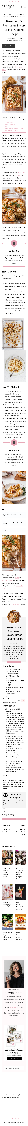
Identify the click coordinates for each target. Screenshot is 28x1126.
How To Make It (10, 124)
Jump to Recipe (9, 45)
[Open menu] (24, 7)
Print (14, 661)
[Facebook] (9, 2)
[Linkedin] (18, 1118)
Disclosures (17, 1113)
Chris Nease (14, 1007)
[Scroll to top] (25, 1110)
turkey (18, 175)
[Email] (18, 2)
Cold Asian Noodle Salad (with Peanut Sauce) (7, 872)
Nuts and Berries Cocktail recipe (21, 830)
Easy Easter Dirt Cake (6, 829)
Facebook (16, 604)
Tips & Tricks (9, 122)
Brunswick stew (7, 580)
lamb (19, 172)
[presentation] (7, 857)
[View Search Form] (21, 7)
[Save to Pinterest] (20, 819)
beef (23, 172)
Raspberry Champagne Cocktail (7, 905)
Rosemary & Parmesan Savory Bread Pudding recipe (14, 129)
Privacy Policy (11, 1116)
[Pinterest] (15, 2)
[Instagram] (12, 2)
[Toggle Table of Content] (23, 120)
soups (17, 578)
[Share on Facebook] (8, 819)
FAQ (6, 126)
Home (8, 1113)
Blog (19, 1116)
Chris (7, 38)
